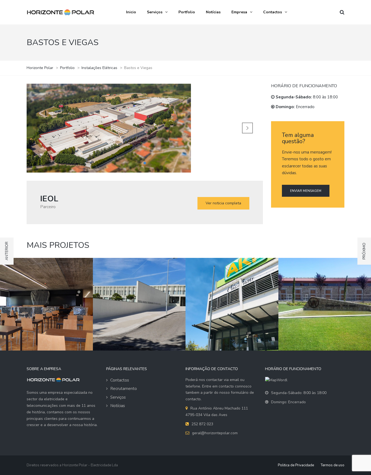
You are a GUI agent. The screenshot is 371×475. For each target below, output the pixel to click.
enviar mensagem (305, 191)
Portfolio (186, 12)
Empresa (239, 12)
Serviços (154, 12)
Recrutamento (123, 388)
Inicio (131, 12)
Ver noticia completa (223, 203)
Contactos (272, 12)
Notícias (213, 12)
